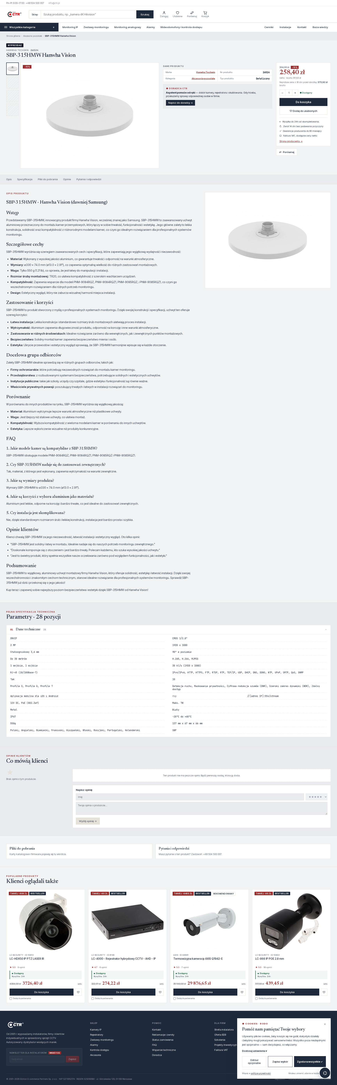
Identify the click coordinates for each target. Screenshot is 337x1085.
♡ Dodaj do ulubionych (303, 110)
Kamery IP (95, 1029)
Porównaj (286, 152)
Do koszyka (303, 102)
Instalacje (285, 27)
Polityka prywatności (299, 1079)
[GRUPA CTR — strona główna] (14, 14)
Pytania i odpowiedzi (88, 179)
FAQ (154, 1044)
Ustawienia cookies (321, 1079)
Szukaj (145, 14)
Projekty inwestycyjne (226, 1044)
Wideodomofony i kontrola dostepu (181, 27)
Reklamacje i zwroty (163, 1034)
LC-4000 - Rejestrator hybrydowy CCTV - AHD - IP (123, 958)
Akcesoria (95, 1054)
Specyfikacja (24, 179)
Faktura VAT (221, 1049)
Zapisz (72, 1059)
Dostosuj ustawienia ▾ (254, 1050)
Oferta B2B (220, 1034)
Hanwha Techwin (205, 72)
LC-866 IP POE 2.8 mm (269, 958)
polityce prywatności (261, 1073)
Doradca (157, 1054)
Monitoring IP (70, 27)
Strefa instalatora (224, 1029)
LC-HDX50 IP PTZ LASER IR (27, 958)
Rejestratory (96, 1034)
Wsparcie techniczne (164, 1049)
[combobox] (88, 14)
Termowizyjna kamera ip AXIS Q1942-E (198, 958)
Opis (9, 179)
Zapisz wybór (280, 1061)
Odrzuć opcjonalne (254, 1062)
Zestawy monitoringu (96, 27)
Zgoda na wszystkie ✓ (310, 1061)
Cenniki (268, 27)
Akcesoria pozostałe (32, 36)
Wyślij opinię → (88, 821)
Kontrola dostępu (99, 1049)
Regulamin (280, 1079)
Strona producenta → (290, 141)
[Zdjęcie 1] (12, 68)
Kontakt (301, 27)
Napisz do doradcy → (180, 102)
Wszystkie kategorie (31, 27)
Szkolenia (219, 1039)
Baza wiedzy (320, 27)
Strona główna (13, 36)
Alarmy (150, 27)
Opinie (67, 179)
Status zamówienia (162, 1039)
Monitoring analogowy (127, 27)
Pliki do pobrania (48, 179)
